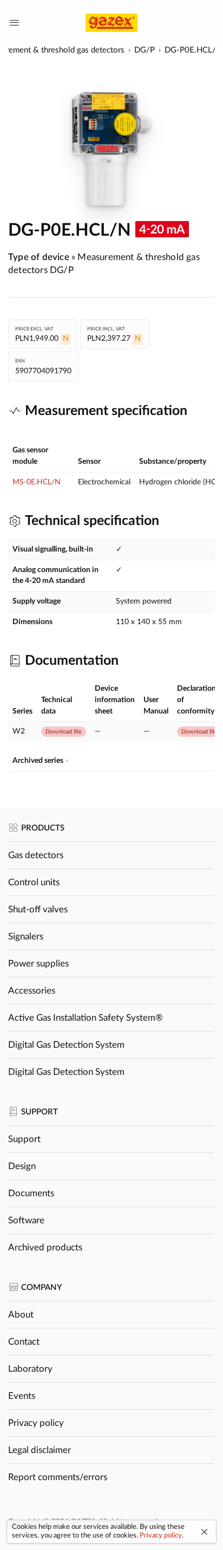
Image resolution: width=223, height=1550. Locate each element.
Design (22, 1166)
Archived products (45, 1247)
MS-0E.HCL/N (36, 482)
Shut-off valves (38, 909)
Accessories (31, 990)
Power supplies (38, 963)
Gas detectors (35, 855)
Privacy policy (36, 1423)
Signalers (25, 936)
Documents (31, 1193)
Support (24, 1139)
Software (26, 1220)
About (21, 1314)
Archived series (37, 760)
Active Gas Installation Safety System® (85, 1017)
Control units (34, 882)
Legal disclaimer (39, 1450)
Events (21, 1395)
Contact (24, 1341)
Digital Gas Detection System (66, 1044)
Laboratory (30, 1368)
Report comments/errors (57, 1477)
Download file (63, 732)
